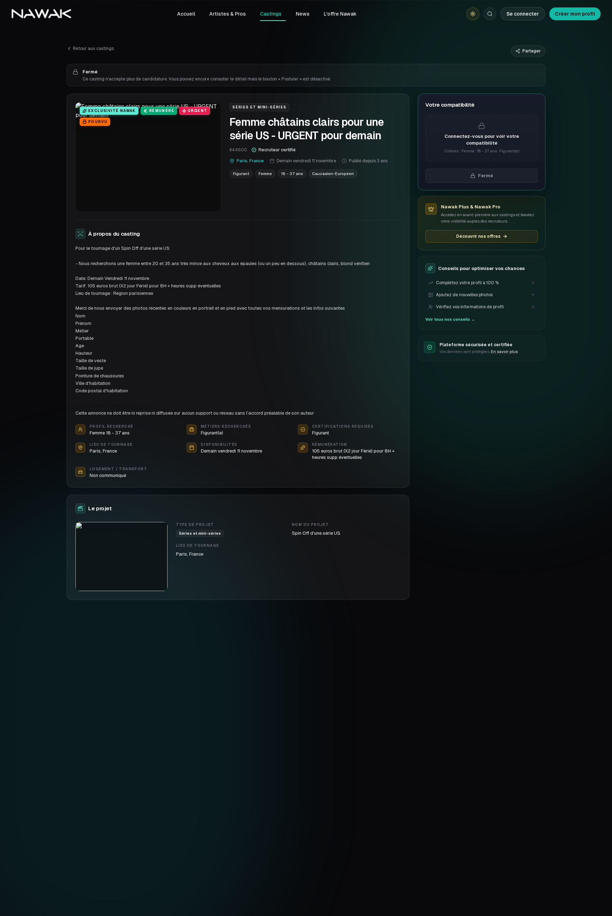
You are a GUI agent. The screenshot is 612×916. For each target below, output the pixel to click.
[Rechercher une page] (489, 13)
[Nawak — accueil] (41, 14)
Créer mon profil (575, 14)
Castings (271, 14)
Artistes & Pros (227, 14)
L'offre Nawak (340, 14)
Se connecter (522, 14)
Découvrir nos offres (478, 236)
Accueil (186, 14)
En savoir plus (504, 351)
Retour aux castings (93, 48)
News (303, 14)
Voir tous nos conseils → (450, 319)
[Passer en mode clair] (472, 13)
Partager (531, 51)
